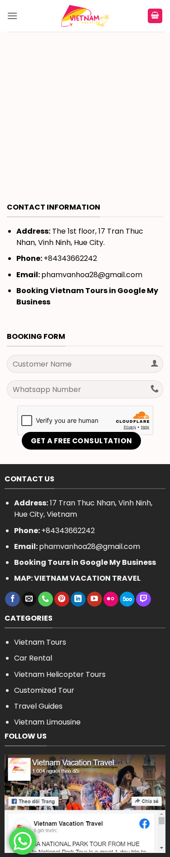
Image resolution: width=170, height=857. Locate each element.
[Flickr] (110, 599)
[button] (12, 16)
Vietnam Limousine (47, 722)
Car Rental (33, 658)
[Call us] (45, 599)
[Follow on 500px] (127, 599)
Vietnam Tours (40, 642)
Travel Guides (38, 706)
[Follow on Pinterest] (61, 599)
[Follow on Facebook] (12, 599)
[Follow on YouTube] (94, 599)
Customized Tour (44, 690)
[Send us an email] (29, 599)
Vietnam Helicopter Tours (60, 674)
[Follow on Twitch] (143, 599)
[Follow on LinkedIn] (78, 599)
